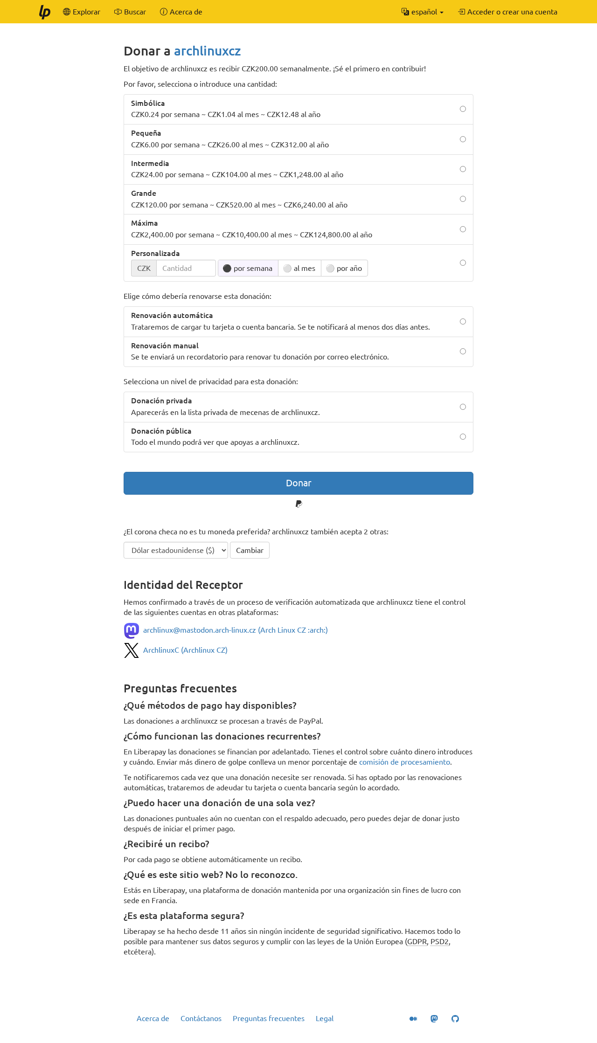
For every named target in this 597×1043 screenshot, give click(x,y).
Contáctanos (201, 1018)
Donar (299, 482)
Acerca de (153, 1018)
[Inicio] (44, 11)
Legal (324, 1018)
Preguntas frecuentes (269, 1018)
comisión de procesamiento (404, 762)
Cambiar (250, 550)
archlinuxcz (207, 50)
